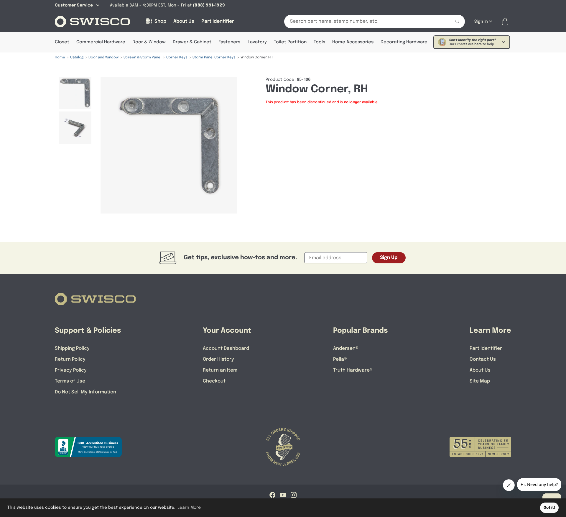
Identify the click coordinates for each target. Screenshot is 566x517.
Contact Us (483, 359)
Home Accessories (353, 42)
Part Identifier (486, 348)
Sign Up (389, 257)
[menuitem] (75, 93)
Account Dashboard (226, 348)
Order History (218, 359)
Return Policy (70, 359)
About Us (480, 370)
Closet (62, 42)
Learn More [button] (189, 507)
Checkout (214, 381)
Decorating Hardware (404, 42)
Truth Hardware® (353, 370)
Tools (319, 42)
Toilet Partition (290, 42)
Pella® (340, 359)
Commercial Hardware (100, 42)
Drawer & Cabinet (192, 42)
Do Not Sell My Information (85, 392)
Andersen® (345, 348)
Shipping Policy (72, 348)
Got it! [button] (549, 508)
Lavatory (257, 42)
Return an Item (220, 370)
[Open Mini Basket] (506, 21)
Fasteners (229, 42)
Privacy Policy (71, 370)
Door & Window (149, 42)
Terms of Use (70, 381)
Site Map (480, 381)
